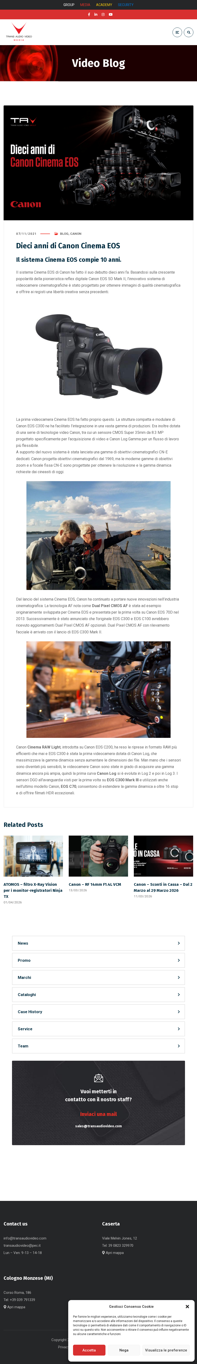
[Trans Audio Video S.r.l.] (19, 32)
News (23, 943)
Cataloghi (27, 994)
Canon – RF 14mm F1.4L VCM (95, 884)
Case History (30, 1011)
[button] (187, 1306)
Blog (64, 233)
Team (23, 1046)
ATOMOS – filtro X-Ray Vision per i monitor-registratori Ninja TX (33, 890)
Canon (75, 233)
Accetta (89, 1350)
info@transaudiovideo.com (25, 1238)
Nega (124, 1350)
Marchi (24, 977)
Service (25, 1028)
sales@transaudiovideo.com (98, 1126)
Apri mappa (114, 1253)
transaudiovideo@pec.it (22, 1245)
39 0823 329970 (120, 1245)
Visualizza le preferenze (166, 1350)
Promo (24, 960)
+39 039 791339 (22, 1300)
